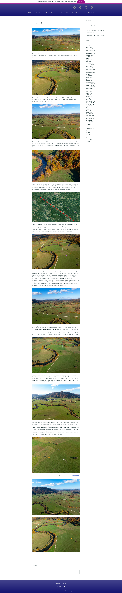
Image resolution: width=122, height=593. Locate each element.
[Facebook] (74, 7)
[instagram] (58, 586)
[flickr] (60, 586)
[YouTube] (86, 7)
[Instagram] (80, 7)
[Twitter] (92, 7)
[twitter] (64, 586)
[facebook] (62, 586)
